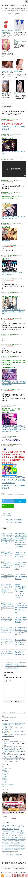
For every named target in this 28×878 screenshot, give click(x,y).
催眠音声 (5, 515)
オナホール (5, 771)
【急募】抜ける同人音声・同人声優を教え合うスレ (21, 577)
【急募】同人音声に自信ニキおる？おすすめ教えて (21, 620)
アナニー (12, 831)
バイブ (4, 778)
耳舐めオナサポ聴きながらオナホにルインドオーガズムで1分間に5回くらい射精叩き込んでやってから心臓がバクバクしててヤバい (21, 540)
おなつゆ (14, 843)
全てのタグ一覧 (6, 852)
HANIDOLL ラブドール (20, 71)
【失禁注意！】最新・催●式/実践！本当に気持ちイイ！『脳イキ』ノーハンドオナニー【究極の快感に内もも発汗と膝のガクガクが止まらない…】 (14, 428)
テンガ (16, 829)
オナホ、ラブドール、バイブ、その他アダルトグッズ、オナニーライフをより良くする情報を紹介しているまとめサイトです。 (14, 868)
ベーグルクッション (7, 843)
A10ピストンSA (19, 848)
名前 (5, 675)
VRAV (13, 851)
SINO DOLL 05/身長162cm (19, 93)
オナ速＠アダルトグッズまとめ (14, 5)
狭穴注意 (7, 849)
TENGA (5, 831)
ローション (5, 781)
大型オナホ (15, 835)
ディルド (4, 776)
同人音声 (9, 515)
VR (3, 766)
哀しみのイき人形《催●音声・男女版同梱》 (13, 152)
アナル (4, 770)
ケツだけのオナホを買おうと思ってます (13, 746)
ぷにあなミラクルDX (11, 839)
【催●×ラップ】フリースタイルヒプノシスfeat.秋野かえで (14, 273)
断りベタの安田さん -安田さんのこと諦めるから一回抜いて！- (13, 217)
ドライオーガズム (9, 837)
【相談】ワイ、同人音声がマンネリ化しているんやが (21, 554)
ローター (4, 783)
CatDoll (23, 848)
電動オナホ (18, 837)
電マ (3, 786)
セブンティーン (9, 840)
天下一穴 (16, 851)
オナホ (5, 826)
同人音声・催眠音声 (7, 513)
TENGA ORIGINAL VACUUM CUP (7, 31)
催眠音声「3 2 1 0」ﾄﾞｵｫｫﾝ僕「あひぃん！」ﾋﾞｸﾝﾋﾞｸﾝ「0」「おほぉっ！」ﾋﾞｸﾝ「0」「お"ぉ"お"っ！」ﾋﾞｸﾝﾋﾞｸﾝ (21, 591)
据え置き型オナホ (18, 840)
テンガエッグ (16, 845)
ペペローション (22, 849)
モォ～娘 (4, 849)
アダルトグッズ (6, 768)
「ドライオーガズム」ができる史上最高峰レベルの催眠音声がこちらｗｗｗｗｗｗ (21, 608)
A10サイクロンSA (20, 846)
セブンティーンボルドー (10, 842)
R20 (10, 849)
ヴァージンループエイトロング (9, 846)
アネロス (20, 839)
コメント (7, 681)
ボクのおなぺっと (12, 848)
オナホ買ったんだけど (8, 726)
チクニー (4, 774)
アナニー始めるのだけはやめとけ (11, 754)
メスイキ (16, 833)
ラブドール (5, 779)
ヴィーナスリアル (15, 849)
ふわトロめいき (21, 843)
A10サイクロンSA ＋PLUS (20, 42)
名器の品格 (21, 845)
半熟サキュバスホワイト (7, 851)
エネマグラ (8, 835)
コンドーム (5, 773)
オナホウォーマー (21, 842)
